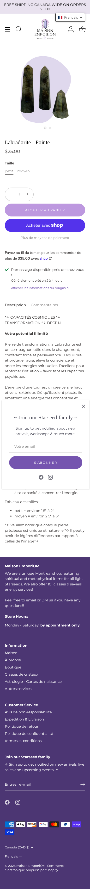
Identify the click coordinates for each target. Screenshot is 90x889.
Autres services (18, 688)
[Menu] (7, 29)
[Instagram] (50, 477)
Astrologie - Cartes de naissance (33, 681)
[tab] (18, 305)
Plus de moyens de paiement (45, 238)
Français (11, 856)
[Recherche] (18, 30)
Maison (11, 653)
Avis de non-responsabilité (28, 712)
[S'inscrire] (82, 784)
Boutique (13, 667)
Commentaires (44, 305)
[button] (70, 17)
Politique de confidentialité (29, 733)
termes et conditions (23, 740)
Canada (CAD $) (17, 847)
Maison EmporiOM (31, 866)
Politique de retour (21, 726)
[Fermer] (83, 406)
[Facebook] (41, 477)
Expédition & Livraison (24, 719)
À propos (13, 660)
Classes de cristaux (21, 674)
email (31, 600)
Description (15, 305)
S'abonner (45, 462)
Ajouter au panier (45, 210)
